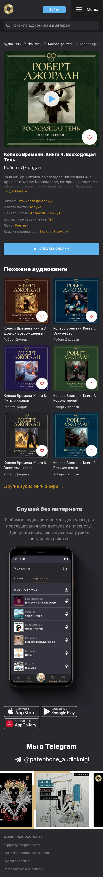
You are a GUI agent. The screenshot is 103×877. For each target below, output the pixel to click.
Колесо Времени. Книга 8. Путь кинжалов (25, 398)
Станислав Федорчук (35, 201)
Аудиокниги (13, 44)
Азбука (35, 207)
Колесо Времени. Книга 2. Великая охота (74, 465)
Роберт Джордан (22, 167)
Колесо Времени (54, 231)
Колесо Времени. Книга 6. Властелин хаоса (25, 465)
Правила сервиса (16, 861)
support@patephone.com (22, 845)
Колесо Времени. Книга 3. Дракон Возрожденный (25, 330)
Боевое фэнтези (60, 44)
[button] (54, 9)
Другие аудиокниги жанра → (34, 486)
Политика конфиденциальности (26, 853)
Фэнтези (34, 44)
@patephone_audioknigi (56, 759)
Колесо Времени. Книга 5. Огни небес (74, 330)
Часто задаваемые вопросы (24, 869)
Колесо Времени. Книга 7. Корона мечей (74, 398)
